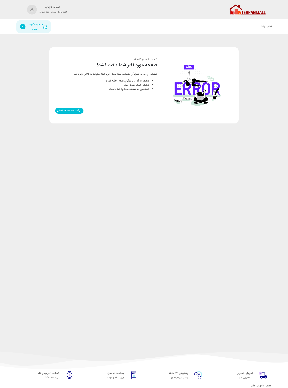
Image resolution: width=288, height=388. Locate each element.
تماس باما (267, 27)
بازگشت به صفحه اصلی (69, 111)
